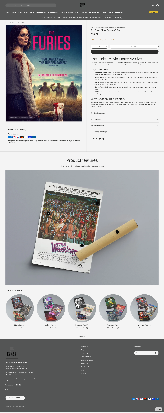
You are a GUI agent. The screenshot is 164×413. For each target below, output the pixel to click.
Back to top (82, 336)
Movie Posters (41, 12)
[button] (157, 5)
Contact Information (87, 360)
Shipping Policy (85, 367)
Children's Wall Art (81, 12)
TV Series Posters (107, 12)
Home (7, 12)
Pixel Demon (94, 27)
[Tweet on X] (96, 138)
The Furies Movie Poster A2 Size (17, 22)
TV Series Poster (113, 325)
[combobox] (30, 5)
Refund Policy (85, 363)
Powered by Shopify (20, 406)
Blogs (82, 350)
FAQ (82, 370)
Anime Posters (53, 12)
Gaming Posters (16, 12)
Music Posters (29, 12)
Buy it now (124, 51)
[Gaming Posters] (144, 308)
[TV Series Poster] (113, 308)
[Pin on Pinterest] (103, 138)
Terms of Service (86, 356)
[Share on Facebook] (100, 138)
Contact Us (119, 12)
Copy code (118, 17)
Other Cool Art (94, 12)
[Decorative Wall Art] (82, 308)
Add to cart (134, 46)
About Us (83, 374)
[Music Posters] (20, 308)
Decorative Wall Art (66, 12)
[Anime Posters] (51, 308)
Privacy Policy (85, 353)
